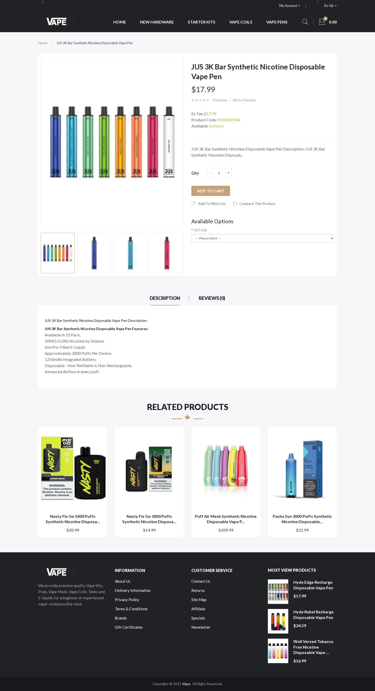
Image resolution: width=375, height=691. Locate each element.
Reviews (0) (212, 298)
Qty (195, 172)
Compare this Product (257, 203)
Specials (198, 618)
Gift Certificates (129, 627)
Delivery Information (133, 590)
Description (165, 298)
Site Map (198, 599)
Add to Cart (210, 190)
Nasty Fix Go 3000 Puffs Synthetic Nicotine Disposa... (149, 519)
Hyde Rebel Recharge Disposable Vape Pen (313, 614)
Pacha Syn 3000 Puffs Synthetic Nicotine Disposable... (302, 519)
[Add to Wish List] (100, 434)
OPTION (200, 230)
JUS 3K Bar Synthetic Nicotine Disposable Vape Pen (94, 43)
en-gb (329, 6)
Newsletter (200, 627)
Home (42, 43)
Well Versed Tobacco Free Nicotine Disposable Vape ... (313, 647)
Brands (121, 618)
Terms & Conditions (131, 608)
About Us (122, 581)
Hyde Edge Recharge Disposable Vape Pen (313, 585)
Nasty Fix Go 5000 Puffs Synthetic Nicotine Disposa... (73, 519)
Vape (186, 684)
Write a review (244, 100)
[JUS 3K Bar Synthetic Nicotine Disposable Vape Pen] (58, 253)
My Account (288, 6)
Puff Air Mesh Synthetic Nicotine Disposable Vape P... (226, 519)
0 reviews (219, 100)
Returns (198, 590)
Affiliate (198, 608)
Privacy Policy (127, 599)
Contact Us (200, 581)
